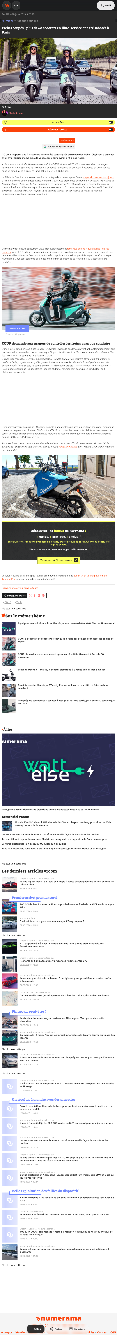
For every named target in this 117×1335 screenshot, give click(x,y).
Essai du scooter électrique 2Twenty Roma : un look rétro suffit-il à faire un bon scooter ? (63, 686)
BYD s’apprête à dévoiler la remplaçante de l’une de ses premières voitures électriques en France (62, 945)
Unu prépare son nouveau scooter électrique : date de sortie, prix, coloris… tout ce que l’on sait (66, 702)
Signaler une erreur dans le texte (20, 588)
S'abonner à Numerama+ (56, 560)
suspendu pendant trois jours (98, 177)
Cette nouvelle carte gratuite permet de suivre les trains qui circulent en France (64, 995)
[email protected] (68, 446)
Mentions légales (26, 1332)
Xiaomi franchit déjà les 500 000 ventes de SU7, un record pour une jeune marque (66, 1123)
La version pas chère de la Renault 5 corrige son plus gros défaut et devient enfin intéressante (65, 979)
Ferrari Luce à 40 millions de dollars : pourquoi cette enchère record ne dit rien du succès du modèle (66, 1108)
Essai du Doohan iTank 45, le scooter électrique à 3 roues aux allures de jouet (61, 669)
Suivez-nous (67, 140)
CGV (113, 1332)
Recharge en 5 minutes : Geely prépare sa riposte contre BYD (53, 960)
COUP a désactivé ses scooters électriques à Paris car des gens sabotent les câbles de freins (65, 640)
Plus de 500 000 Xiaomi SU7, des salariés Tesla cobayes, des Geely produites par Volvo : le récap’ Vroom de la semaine (64, 824)
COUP (8, 602)
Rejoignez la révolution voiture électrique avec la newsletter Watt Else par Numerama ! (66, 623)
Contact (102, 1332)
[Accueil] (6, 5)
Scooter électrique (27, 20)
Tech (19, 602)
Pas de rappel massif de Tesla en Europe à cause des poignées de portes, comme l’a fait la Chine (67, 883)
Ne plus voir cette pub (14, 608)
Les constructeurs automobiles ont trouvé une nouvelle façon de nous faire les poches (50, 834)
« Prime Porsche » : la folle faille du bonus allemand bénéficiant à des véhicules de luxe (67, 1199)
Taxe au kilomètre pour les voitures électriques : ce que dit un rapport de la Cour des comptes (54, 839)
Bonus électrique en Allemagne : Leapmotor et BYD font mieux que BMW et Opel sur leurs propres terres (67, 1176)
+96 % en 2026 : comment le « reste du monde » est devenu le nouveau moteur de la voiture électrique (66, 1233)
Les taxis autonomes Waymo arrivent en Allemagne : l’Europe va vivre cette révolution (62, 1019)
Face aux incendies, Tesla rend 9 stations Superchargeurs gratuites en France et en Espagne (54, 848)
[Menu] (16, 5)
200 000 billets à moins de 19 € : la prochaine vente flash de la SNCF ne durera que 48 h (67, 906)
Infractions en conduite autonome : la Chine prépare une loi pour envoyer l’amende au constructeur (67, 1059)
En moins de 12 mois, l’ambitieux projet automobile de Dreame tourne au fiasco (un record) (67, 1036)
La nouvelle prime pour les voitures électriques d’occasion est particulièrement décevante (64, 1250)
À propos (6, 1332)
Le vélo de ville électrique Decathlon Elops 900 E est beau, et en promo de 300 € (65, 1214)
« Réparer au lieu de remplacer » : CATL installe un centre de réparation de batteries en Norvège (67, 1085)
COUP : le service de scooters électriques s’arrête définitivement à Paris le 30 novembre (61, 655)
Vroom (9, 20)
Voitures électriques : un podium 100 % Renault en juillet (34, 843)
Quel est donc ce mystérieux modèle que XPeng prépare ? (52, 921)
